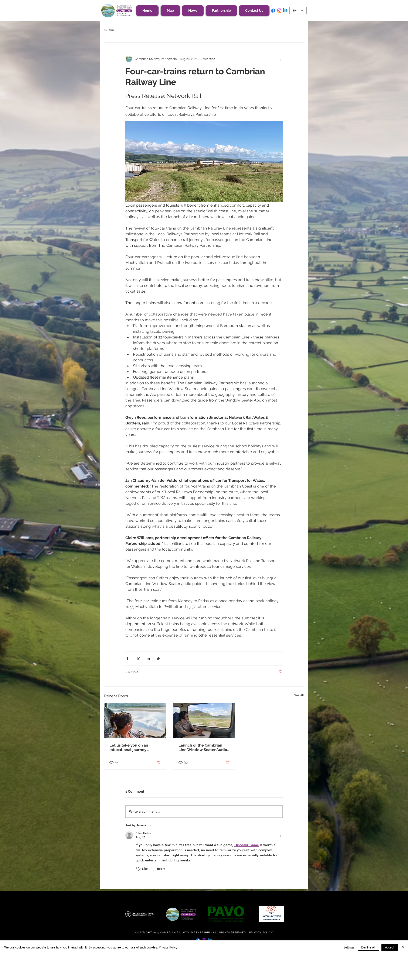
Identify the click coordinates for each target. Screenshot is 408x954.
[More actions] (280, 58)
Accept (389, 947)
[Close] (402, 947)
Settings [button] (348, 947)
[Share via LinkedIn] (148, 658)
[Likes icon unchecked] (138, 868)
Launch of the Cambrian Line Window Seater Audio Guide (202, 747)
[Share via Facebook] (127, 658)
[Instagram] (279, 10)
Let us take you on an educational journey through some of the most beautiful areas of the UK (133, 747)
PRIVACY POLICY (261, 932)
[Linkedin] (285, 10)
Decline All (368, 947)
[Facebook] (273, 10)
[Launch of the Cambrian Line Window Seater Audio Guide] (204, 720)
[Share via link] (159, 658)
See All (299, 695)
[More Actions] (280, 835)
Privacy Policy (168, 947)
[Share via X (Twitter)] (138, 658)
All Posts (109, 29)
